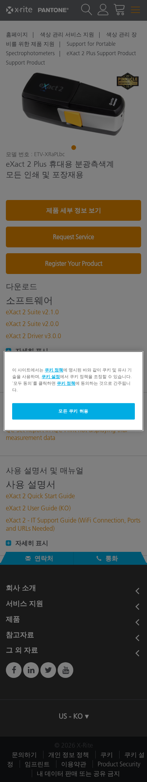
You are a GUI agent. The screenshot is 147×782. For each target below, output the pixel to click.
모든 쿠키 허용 (73, 411)
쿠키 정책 (54, 370)
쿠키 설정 (51, 376)
